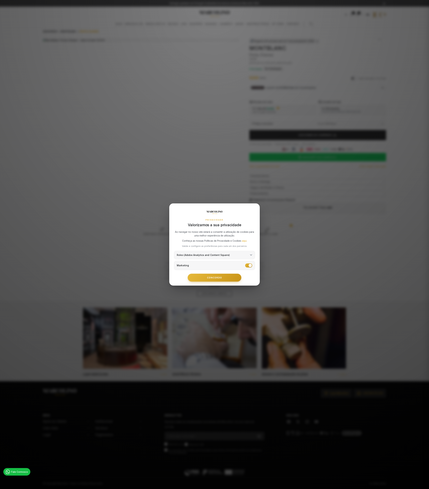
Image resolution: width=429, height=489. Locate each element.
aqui (244, 240)
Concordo (214, 277)
